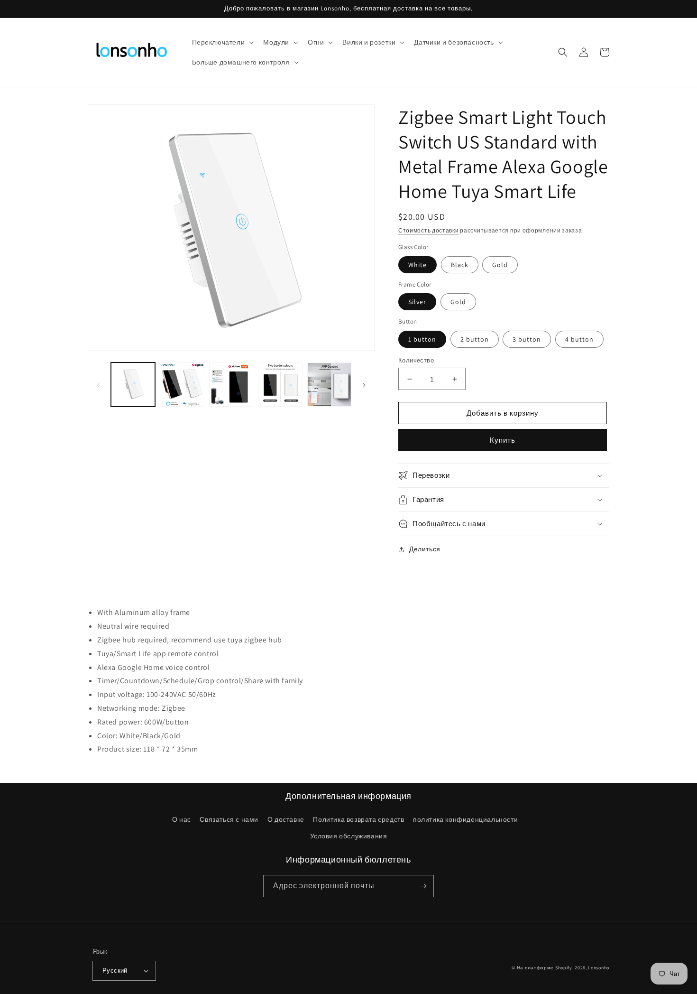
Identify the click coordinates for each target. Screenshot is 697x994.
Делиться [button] (424, 549)
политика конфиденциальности (465, 819)
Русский (115, 970)
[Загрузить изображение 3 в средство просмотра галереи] (231, 384)
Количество (416, 360)
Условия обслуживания (348, 836)
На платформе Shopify (544, 968)
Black (459, 264)
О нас (181, 819)
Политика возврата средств (358, 819)
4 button (579, 339)
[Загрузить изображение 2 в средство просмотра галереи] (182, 384)
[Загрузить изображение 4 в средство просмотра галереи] (280, 384)
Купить (502, 440)
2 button (474, 339)
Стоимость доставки (428, 230)
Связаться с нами (229, 819)
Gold (500, 264)
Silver (417, 301)
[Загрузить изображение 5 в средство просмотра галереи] (329, 384)
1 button (422, 339)
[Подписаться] (423, 886)
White (417, 264)
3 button (527, 339)
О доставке (285, 819)
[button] (222, 42)
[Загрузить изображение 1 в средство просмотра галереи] (133, 384)
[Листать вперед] (364, 384)
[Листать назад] (98, 384)
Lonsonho (598, 968)
